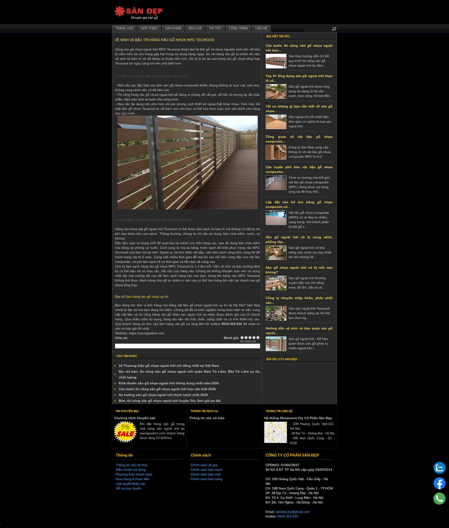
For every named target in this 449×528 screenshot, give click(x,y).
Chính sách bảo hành (206, 469)
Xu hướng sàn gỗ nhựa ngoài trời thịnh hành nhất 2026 (163, 395)
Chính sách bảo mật (206, 474)
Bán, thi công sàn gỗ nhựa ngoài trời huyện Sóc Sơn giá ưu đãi (170, 401)
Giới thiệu (149, 28)
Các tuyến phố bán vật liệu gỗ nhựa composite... (299, 169)
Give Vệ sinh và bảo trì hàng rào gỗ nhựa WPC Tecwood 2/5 (246, 337)
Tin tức (215, 28)
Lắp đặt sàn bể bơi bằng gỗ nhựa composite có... (299, 204)
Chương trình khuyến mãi (134, 418)
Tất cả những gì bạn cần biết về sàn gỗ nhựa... (299, 108)
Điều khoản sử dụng (131, 469)
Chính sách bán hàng (206, 479)
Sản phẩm (173, 28)
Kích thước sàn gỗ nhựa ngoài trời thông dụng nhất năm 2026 (169, 383)
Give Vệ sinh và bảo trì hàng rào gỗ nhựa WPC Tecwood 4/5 (254, 337)
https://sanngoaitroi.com (146, 333)
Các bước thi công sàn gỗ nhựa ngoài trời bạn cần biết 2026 (167, 389)
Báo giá (195, 28)
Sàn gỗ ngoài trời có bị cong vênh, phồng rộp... (299, 239)
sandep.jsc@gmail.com (292, 512)
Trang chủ (124, 28)
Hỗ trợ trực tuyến (128, 488)
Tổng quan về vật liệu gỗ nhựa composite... (299, 139)
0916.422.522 (288, 516)
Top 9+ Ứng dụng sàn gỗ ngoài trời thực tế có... (299, 78)
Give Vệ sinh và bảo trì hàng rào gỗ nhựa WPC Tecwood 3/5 (250, 337)
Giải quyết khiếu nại (130, 483)
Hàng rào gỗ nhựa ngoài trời (136, 49)
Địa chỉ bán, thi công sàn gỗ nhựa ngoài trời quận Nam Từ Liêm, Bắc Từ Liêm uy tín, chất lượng (190, 374)
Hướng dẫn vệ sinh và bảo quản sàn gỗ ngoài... (299, 330)
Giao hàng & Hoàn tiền (132, 479)
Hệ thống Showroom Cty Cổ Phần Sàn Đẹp (298, 418)
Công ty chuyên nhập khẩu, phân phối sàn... (299, 300)
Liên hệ (261, 28)
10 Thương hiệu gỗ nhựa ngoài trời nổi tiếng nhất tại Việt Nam (169, 365)
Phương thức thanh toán (134, 474)
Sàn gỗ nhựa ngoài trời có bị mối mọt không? (299, 270)
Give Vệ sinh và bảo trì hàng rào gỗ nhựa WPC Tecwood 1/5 (242, 337)
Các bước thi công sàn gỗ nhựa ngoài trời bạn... (299, 48)
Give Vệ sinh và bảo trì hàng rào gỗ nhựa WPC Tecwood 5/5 (258, 337)
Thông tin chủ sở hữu (206, 418)
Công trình (238, 28)
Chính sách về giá (204, 465)
